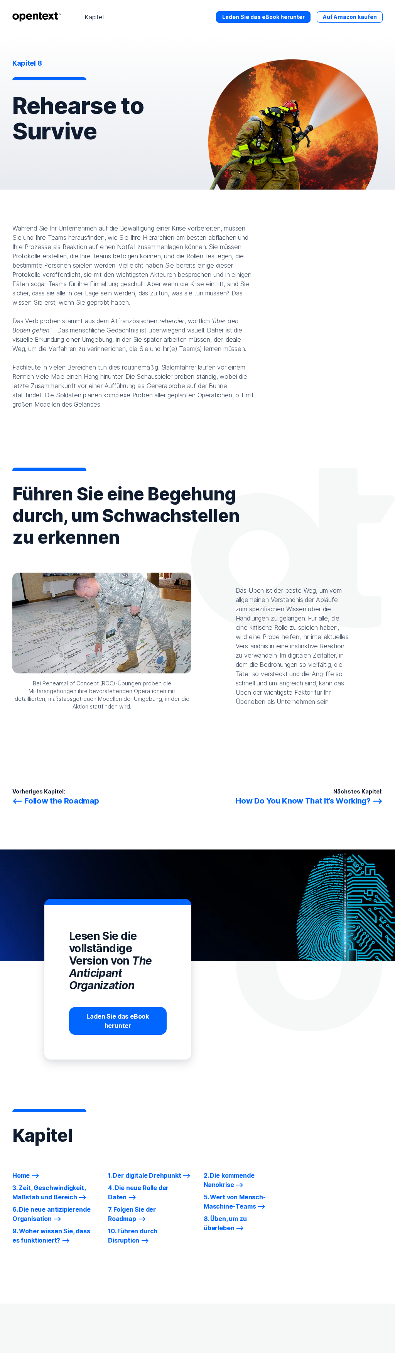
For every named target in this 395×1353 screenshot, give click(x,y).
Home (21, 1175)
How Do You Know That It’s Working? (303, 800)
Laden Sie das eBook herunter (263, 17)
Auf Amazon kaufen (350, 17)
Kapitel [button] (94, 17)
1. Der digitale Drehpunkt (144, 1175)
